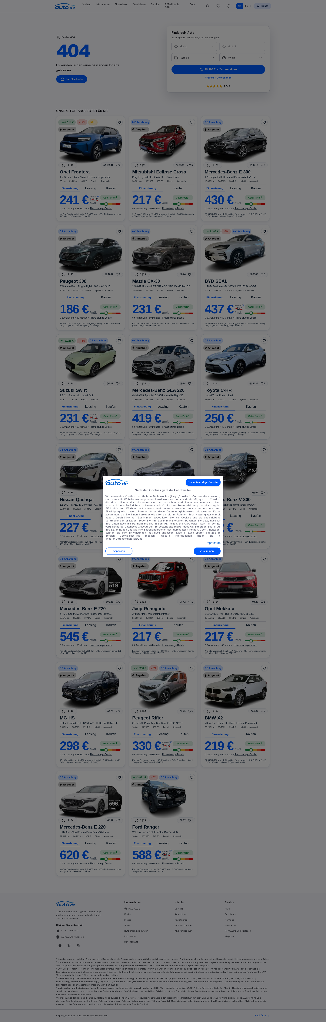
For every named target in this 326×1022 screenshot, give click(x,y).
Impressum (213, 543)
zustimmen (207, 550)
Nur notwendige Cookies (203, 482)
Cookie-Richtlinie (130, 535)
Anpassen (119, 550)
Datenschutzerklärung (129, 538)
